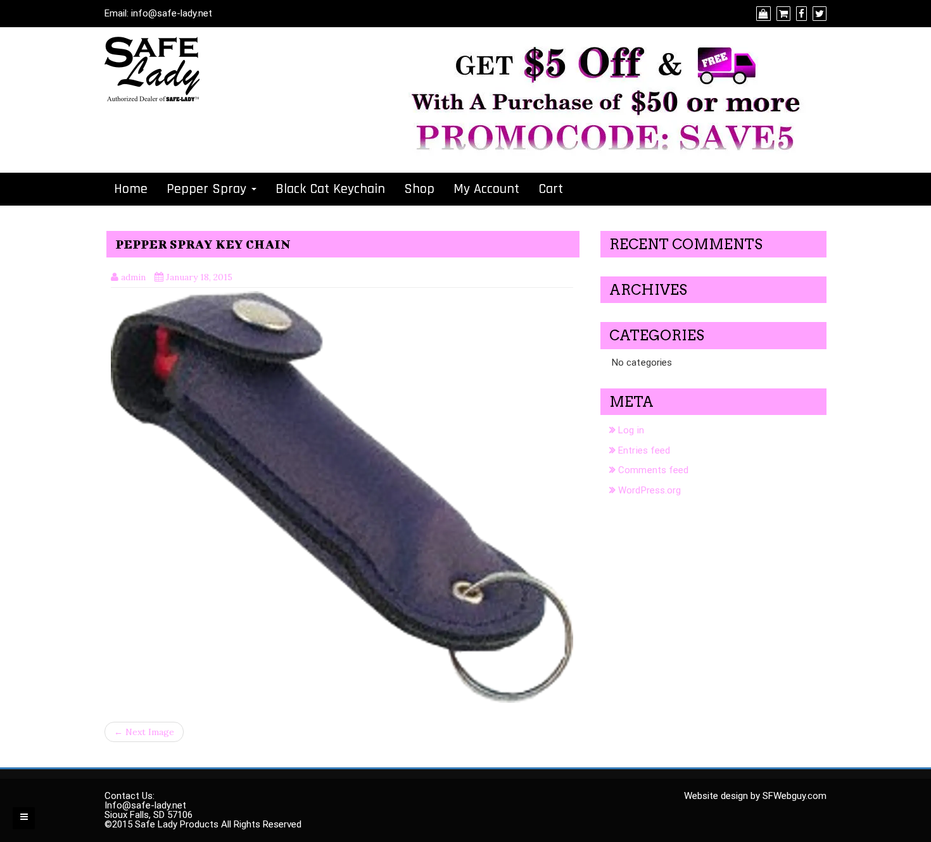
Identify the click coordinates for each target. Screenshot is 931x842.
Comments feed (653, 470)
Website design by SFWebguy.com (755, 796)
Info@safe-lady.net (145, 805)
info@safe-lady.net (171, 13)
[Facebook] (800, 14)
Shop (419, 189)
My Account (486, 189)
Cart (550, 189)
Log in (631, 430)
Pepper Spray (208, 189)
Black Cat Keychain (330, 189)
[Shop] (762, 14)
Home (131, 189)
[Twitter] (817, 14)
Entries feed (644, 450)
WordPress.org (649, 490)
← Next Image (144, 732)
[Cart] (781, 14)
